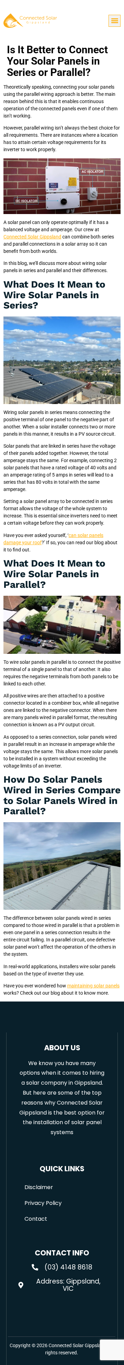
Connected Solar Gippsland (32, 236)
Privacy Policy (43, 1203)
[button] (114, 21)
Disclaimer (38, 1187)
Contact (35, 1219)
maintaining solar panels (93, 985)
